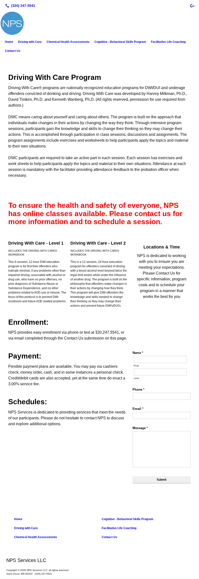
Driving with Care (30, 42)
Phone (138, 389)
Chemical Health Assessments (68, 42)
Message (140, 428)
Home (9, 42)
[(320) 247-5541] (19, 5)
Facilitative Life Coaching (168, 42)
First (136, 365)
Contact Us (12, 51)
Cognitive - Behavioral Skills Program (120, 42)
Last (136, 378)
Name (138, 352)
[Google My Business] (192, 5)
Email (138, 408)
